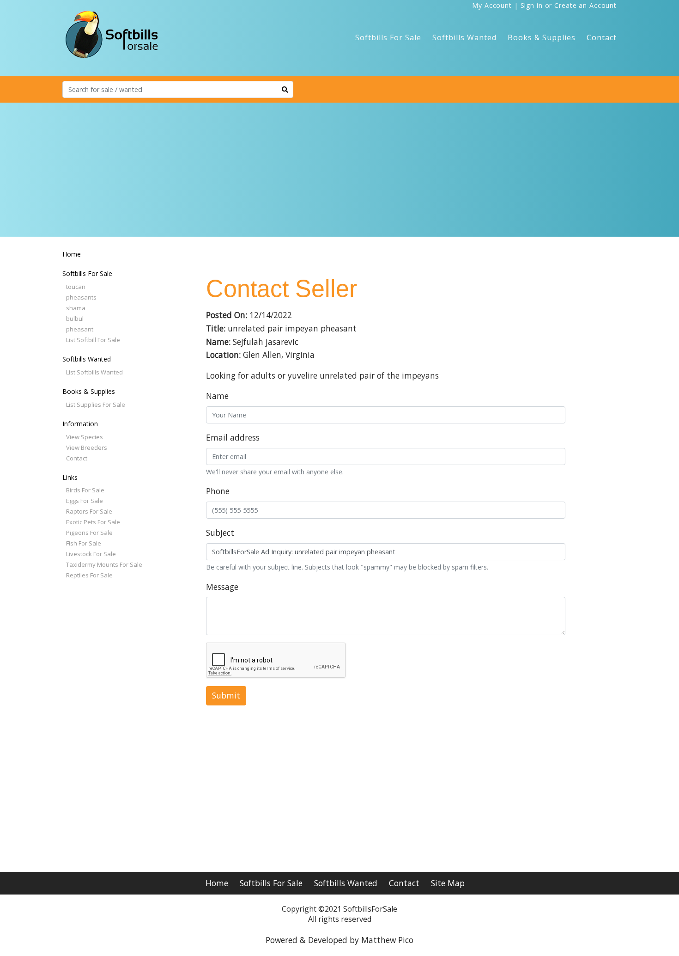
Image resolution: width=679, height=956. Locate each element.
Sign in (532, 5)
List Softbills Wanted (94, 372)
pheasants (81, 297)
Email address (233, 437)
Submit (226, 695)
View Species (84, 437)
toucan (75, 286)
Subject (220, 532)
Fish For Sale (83, 543)
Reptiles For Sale (89, 575)
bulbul (75, 318)
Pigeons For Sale (89, 532)
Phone (218, 490)
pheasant (79, 329)
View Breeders (86, 447)
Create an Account (585, 5)
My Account (492, 5)
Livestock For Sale (91, 554)
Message (222, 586)
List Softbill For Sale (93, 340)
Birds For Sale (85, 490)
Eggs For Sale (84, 500)
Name (217, 395)
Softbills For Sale (388, 37)
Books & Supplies (542, 37)
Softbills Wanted (464, 37)
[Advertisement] (339, 172)
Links (70, 477)
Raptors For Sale (89, 511)
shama (75, 308)
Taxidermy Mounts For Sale (104, 564)
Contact (602, 37)
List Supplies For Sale (95, 404)
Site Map (448, 883)
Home (71, 254)
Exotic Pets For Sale (93, 522)
